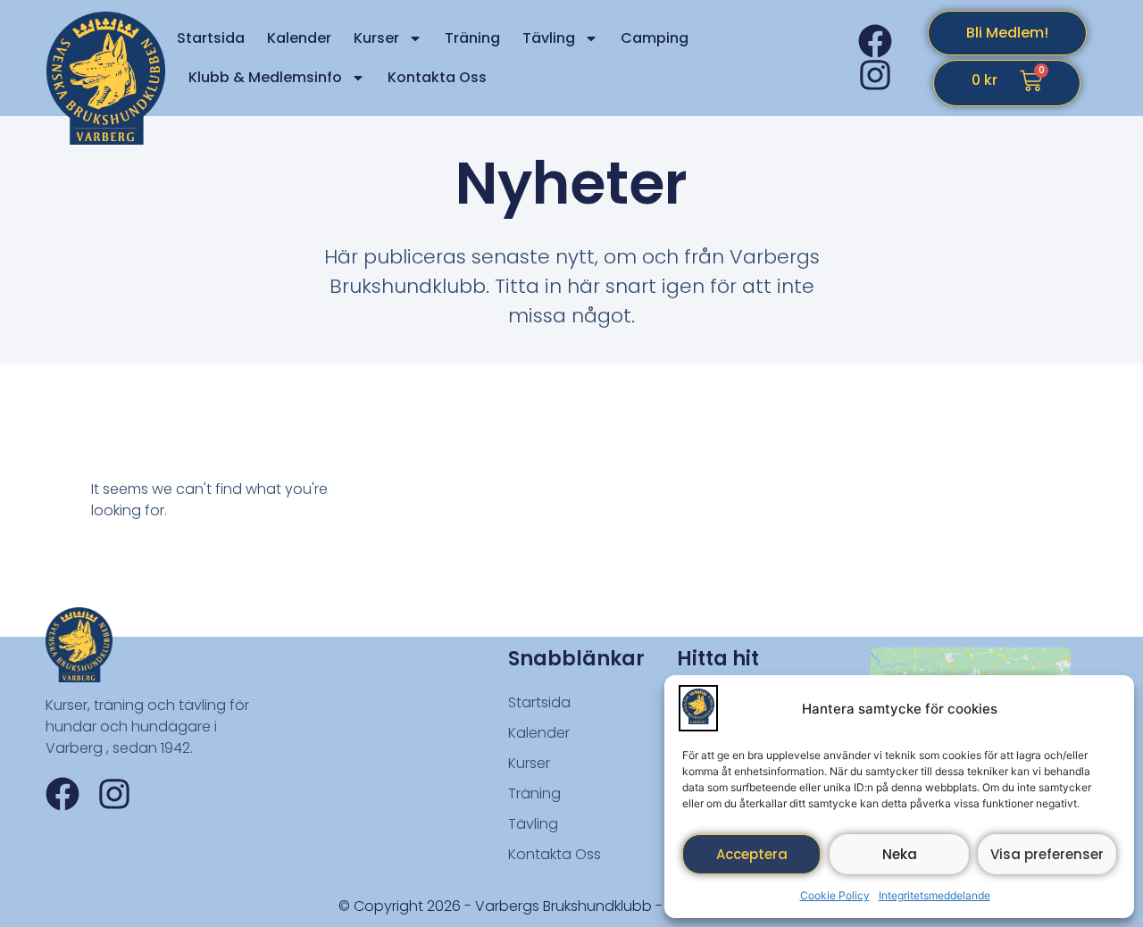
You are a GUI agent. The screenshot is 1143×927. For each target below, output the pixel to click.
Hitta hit (718, 658)
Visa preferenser (1047, 854)
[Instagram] (875, 75)
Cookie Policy (835, 895)
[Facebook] (875, 41)
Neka (899, 854)
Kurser (376, 38)
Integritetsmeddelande (934, 895)
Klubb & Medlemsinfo (265, 77)
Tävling (548, 38)
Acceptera (752, 854)
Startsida (211, 38)
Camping (654, 38)
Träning (472, 38)
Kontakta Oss (437, 77)
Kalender (299, 38)
